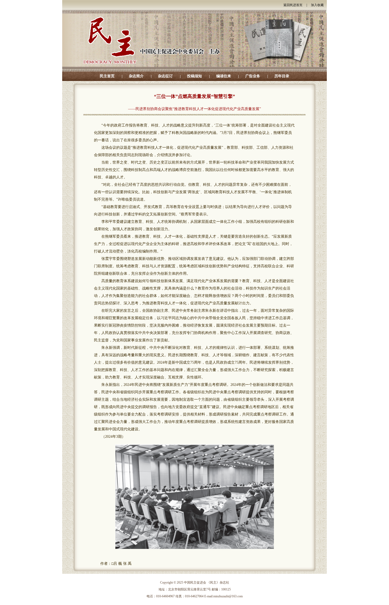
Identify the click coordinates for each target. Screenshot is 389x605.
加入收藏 (317, 5)
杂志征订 (165, 76)
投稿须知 (194, 76)
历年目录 (281, 76)
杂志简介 (136, 76)
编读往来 (223, 76)
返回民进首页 (292, 5)
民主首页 (107, 76)
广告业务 (252, 76)
